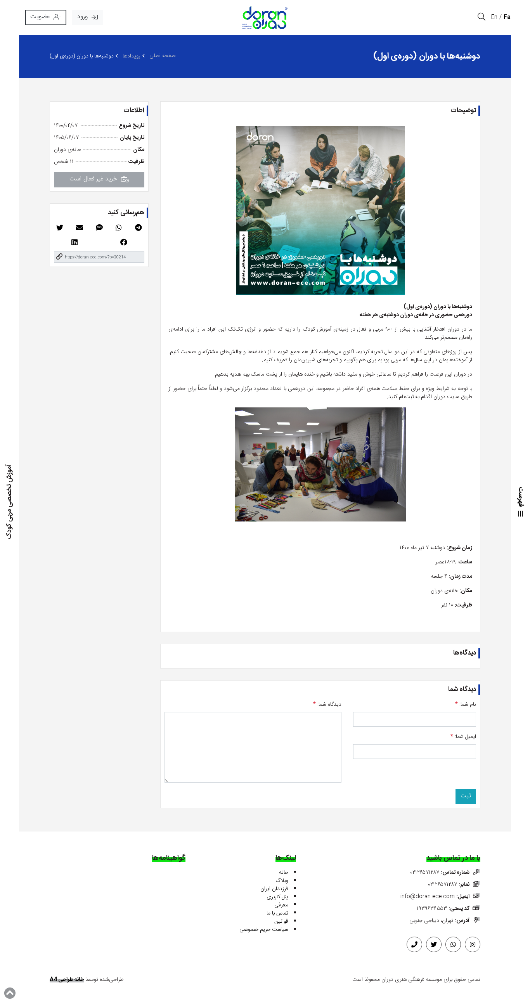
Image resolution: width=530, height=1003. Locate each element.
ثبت (466, 796)
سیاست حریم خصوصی (263, 929)
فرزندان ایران (274, 889)
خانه (283, 872)
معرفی (281, 905)
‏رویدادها (131, 56)
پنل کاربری (277, 897)
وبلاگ (281, 880)
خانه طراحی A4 (67, 979)
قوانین (281, 921)
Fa (507, 17)
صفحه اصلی (162, 56)
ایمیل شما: (463, 737)
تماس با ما (277, 913)
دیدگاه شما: (327, 705)
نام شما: (465, 705)
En (494, 17)
